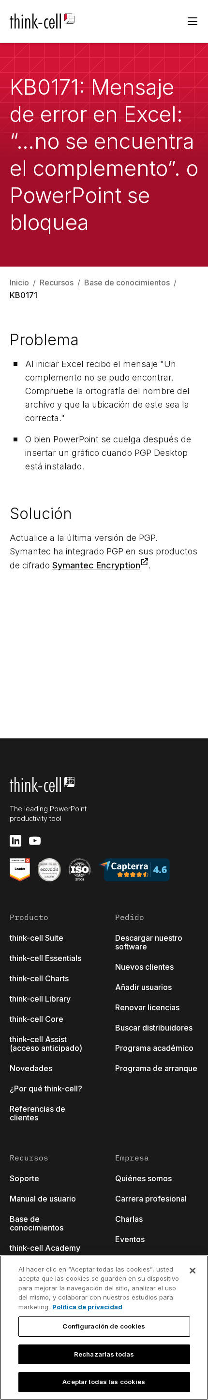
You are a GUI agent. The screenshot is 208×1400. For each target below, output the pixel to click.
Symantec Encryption (96, 565)
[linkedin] (15, 841)
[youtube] (35, 841)
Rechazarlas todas (104, 1354)
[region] (104, 1327)
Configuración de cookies (103, 1326)
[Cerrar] (192, 1270)
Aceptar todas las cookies (103, 1382)
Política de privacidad (87, 1307)
